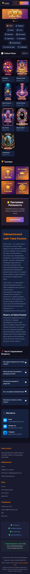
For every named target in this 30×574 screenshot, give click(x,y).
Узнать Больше (15, 219)
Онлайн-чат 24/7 (6, 506)
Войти (16, 3)
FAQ (2, 513)
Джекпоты (4, 496)
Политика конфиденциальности (11, 473)
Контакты (4, 516)
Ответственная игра (7, 476)
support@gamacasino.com (9, 509)
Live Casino (4, 493)
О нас (3, 466)
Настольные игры (7, 490)
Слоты (3, 486)
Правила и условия (7, 470)
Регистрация (24, 2)
